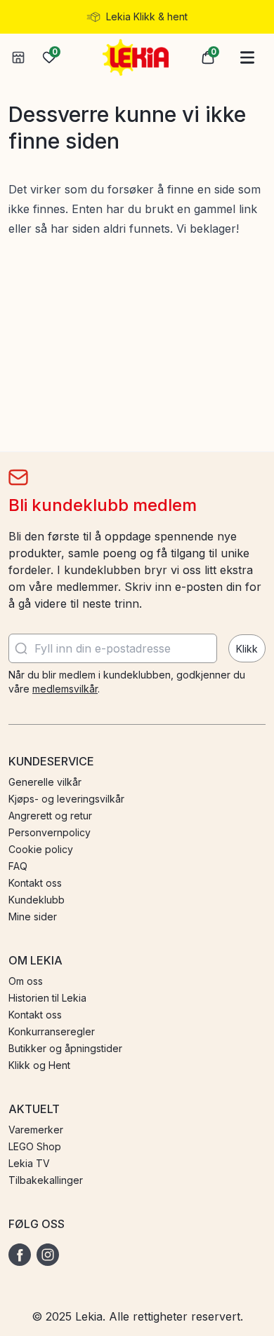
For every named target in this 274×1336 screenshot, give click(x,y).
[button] (208, 57)
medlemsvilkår (65, 689)
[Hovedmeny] (247, 57)
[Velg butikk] (18, 57)
